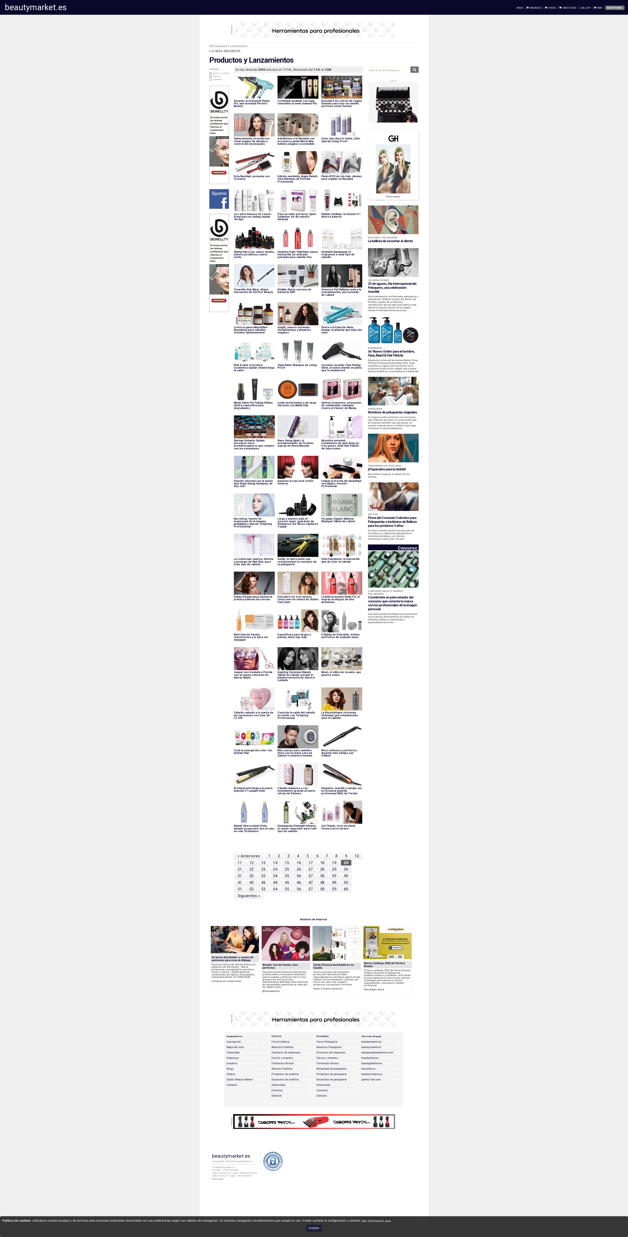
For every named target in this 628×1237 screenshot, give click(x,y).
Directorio (569, 8)
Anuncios (536, 8)
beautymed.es (370, 1058)
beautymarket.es (36, 7)
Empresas (233, 1058)
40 (346, 875)
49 (334, 882)
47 (310, 882)
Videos (231, 1074)
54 (275, 889)
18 (322, 862)
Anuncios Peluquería (328, 1047)
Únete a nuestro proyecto (328, 988)
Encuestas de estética (285, 1079)
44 (275, 882)
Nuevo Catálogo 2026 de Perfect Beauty (384, 965)
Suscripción (234, 1042)
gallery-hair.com (371, 1079)
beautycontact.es (371, 1074)
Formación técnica (282, 1063)
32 (251, 875)
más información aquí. (376, 1220)
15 (287, 862)
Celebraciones (378, 280)
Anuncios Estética (282, 1047)
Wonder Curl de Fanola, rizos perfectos (280, 966)
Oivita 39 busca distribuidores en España (333, 966)
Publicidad (233, 1052)
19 (334, 862)
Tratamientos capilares (384, 465)
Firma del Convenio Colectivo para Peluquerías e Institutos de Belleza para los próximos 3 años (392, 522)
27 (310, 869)
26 (299, 869)
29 (334, 869)
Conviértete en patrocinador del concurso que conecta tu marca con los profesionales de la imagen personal (392, 603)
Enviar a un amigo (221, 73)
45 (287, 882)
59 (334, 889)
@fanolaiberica (271, 991)
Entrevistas (278, 1085)
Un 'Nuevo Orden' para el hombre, (391, 353)
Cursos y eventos (282, 1058)
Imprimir (216, 76)
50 (346, 882)
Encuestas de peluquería (331, 1079)
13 (263, 862)
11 (240, 862)
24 (275, 869)
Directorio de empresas (285, 1052)
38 (322, 875)
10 (357, 856)
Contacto (232, 1085)
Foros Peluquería (326, 1042)
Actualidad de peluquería (331, 1069)
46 (299, 882)
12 (251, 862)
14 (275, 862)
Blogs (230, 1069)
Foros (552, 8)
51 (240, 889)
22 (251, 869)
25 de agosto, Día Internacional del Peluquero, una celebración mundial (392, 288)
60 (346, 889)
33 (263, 875)
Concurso (407, 548)
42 (251, 882)
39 (334, 875)
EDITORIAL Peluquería (383, 237)
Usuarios (232, 1063)
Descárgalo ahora (374, 989)
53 (263, 889)
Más (600, 8)
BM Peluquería (218, 45)
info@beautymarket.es (223, 1167)
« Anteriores (249, 856)
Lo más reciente (225, 51)
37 (310, 875)
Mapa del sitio (235, 1047)
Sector (373, 514)
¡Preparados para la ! (387, 469)
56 (299, 889)
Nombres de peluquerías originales (392, 412)
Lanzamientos (238, 45)
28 (322, 869)
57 (310, 889)
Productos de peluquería (331, 1074)
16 (299, 862)
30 (346, 869)
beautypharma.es (371, 1063)
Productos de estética (285, 1074)
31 (240, 875)
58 (322, 889)
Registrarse (614, 8)
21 (240, 869)
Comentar (217, 79)
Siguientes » (249, 895)
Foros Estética (280, 1042)
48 (322, 882)
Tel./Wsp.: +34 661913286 (225, 1170)
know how (375, 409)
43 (263, 882)
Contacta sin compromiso (226, 981)
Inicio (520, 8)
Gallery (586, 8)
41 (240, 882)
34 (275, 875)
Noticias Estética (281, 1069)
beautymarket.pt (371, 1047)
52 (251, 889)
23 (263, 869)
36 (299, 875)
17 (310, 862)
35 (287, 875)
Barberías (375, 348)
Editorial (276, 1096)
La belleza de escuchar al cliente (390, 241)
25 (287, 869)
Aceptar (314, 1228)
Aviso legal (217, 1178)
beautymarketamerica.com (377, 1052)
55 (287, 889)
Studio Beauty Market (240, 1079)
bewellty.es (368, 1069)
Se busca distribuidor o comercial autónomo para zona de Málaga (232, 959)
